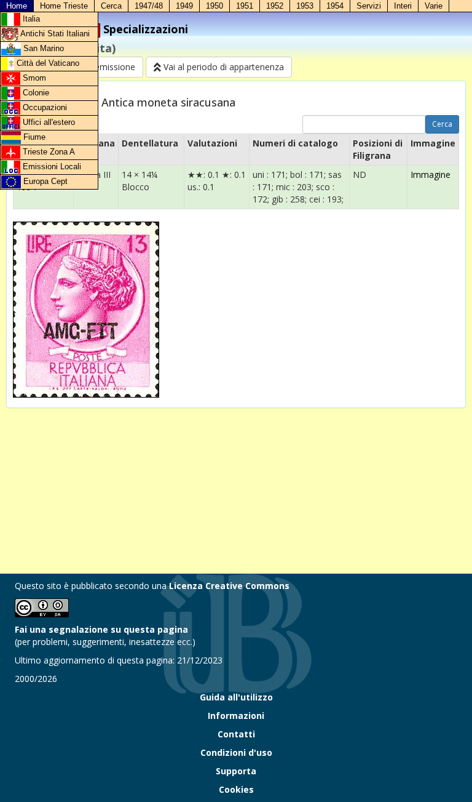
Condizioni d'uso (236, 752)
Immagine (430, 174)
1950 (214, 5)
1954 (335, 5)
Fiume (33, 137)
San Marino (42, 48)
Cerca (111, 5)
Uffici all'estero (47, 122)
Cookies (236, 789)
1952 (274, 5)
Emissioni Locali (50, 166)
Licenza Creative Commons (229, 585)
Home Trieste (64, 5)
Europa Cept (44, 181)
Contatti (236, 734)
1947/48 (149, 5)
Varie (433, 5)
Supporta (236, 771)
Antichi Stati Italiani (54, 33)
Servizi (368, 5)
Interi (403, 5)
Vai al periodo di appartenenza (222, 67)
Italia (30, 18)
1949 (184, 5)
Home (16, 5)
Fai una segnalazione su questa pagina (101, 629)
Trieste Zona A (47, 151)
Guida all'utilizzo (236, 697)
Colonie (34, 92)
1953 (304, 5)
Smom (33, 77)
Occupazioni (43, 107)
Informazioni (236, 715)
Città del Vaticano (46, 63)
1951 (244, 5)
